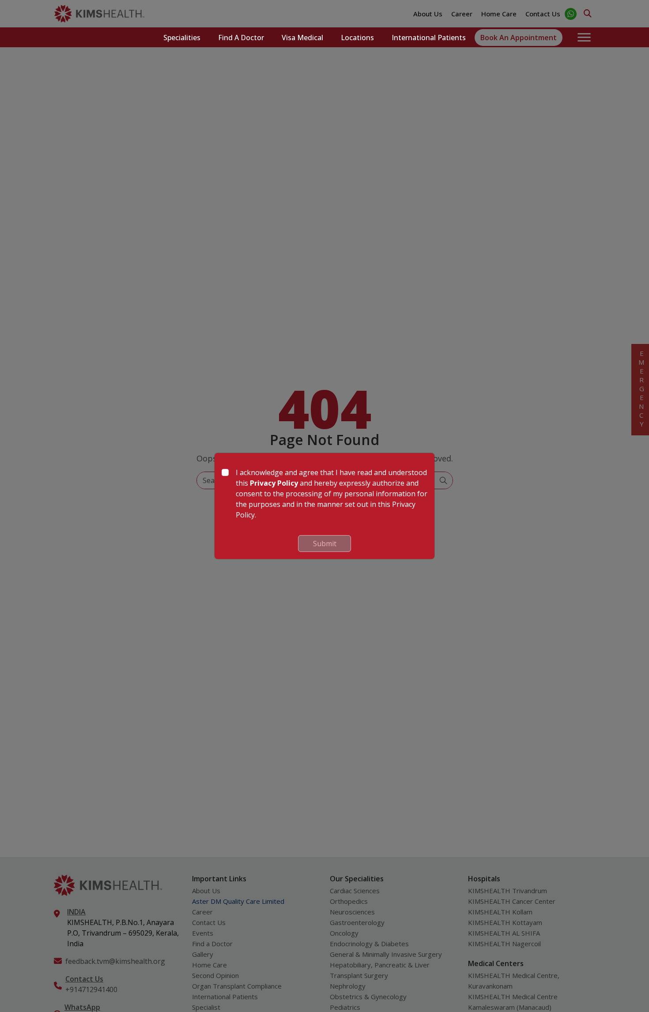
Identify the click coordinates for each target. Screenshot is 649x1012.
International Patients (429, 37)
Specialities (181, 37)
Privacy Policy (274, 483)
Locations (357, 37)
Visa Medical (302, 37)
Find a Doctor (241, 37)
